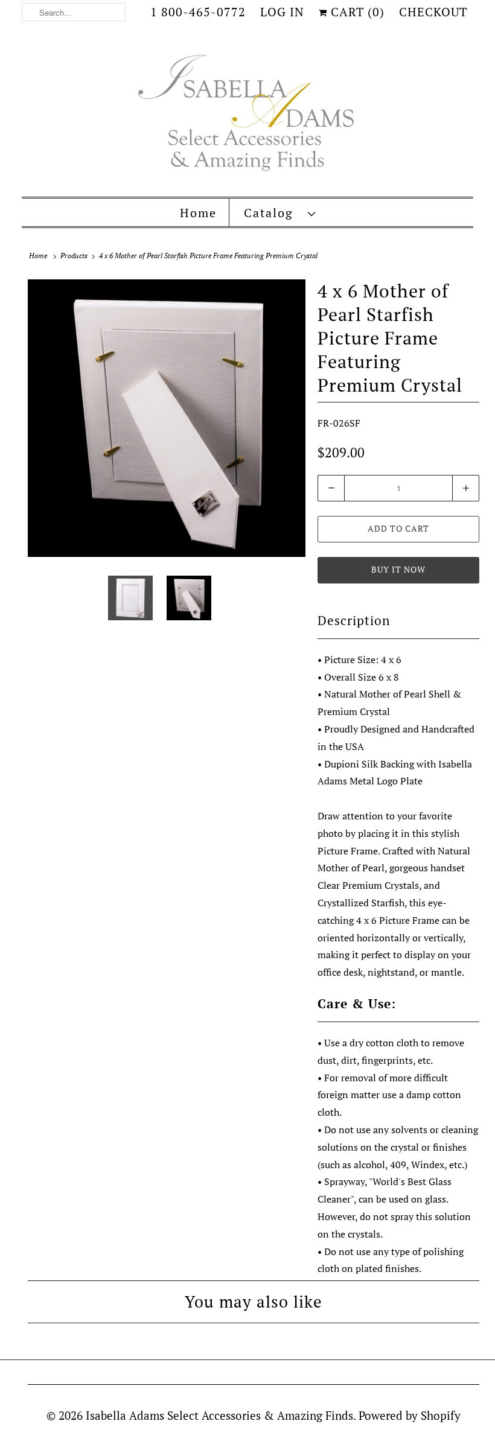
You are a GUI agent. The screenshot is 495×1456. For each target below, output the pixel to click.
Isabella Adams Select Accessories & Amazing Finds (219, 1415)
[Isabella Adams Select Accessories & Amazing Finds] (247, 113)
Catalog (273, 213)
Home (198, 213)
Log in (282, 12)
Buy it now (398, 569)
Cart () (356, 12)
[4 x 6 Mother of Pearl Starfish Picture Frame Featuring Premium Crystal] (166, 418)
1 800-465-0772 (198, 12)
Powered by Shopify (410, 1415)
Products (74, 255)
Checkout (433, 12)
